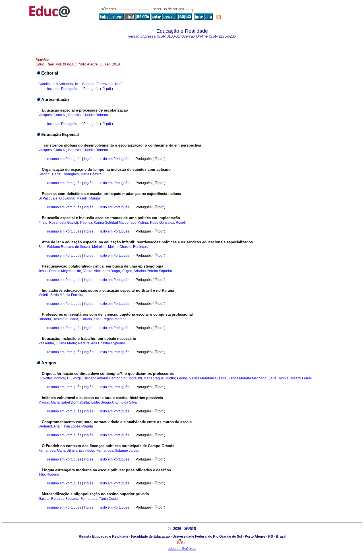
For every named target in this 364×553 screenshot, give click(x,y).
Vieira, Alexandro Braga (101, 271)
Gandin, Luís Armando (55, 84)
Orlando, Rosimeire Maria (58, 319)
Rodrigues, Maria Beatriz (82, 174)
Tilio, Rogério (48, 474)
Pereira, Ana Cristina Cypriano (101, 343)
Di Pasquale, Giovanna (56, 198)
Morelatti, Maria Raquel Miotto (152, 378)
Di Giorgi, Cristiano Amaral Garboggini (96, 378)
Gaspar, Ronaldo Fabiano (58, 499)
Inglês (88, 159)
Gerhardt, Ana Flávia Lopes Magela (65, 426)
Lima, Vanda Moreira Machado (242, 378)
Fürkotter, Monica (51, 378)
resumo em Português (64, 159)
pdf (109, 89)
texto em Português (62, 89)
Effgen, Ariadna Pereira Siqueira (147, 271)
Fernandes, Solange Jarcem (118, 451)
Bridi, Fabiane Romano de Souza (64, 247)
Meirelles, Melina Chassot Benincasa (121, 247)
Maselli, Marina (88, 198)
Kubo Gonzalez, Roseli (168, 223)
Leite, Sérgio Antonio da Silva (114, 402)
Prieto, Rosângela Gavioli (58, 223)
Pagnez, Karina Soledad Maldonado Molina (114, 223)
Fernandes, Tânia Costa (99, 499)
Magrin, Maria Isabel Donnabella (63, 402)
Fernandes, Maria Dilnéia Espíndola (66, 451)
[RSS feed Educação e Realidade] (218, 17)
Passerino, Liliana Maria (57, 343)
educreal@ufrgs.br (182, 549)
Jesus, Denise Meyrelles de (59, 271)
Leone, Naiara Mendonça (197, 378)
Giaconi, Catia (49, 174)
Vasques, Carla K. (52, 115)
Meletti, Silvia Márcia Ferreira (60, 295)
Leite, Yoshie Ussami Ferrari (290, 378)
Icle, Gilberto (84, 84)
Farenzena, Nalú (110, 84)
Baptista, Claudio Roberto (88, 115)
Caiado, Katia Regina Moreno (103, 319)
